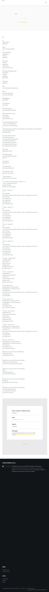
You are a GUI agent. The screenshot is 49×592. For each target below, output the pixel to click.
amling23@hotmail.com (17, 419)
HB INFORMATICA (42, 589)
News (3, 582)
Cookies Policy (6, 571)
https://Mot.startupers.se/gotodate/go (26, 434)
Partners (4, 580)
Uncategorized (30, 14)
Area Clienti (5, 578)
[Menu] (46, 2)
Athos (27, 443)
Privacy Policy (5, 569)
